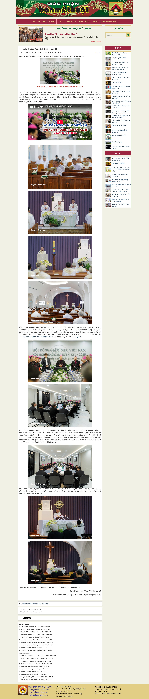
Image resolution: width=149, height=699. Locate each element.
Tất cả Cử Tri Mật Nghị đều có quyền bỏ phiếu (33, 650)
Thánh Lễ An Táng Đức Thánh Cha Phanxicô (32, 640)
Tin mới (118, 48)
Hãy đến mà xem (117, 82)
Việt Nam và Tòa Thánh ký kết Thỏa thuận (121, 195)
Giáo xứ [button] (52, 21)
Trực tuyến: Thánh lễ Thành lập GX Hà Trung (120, 63)
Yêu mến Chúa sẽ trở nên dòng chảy (119, 131)
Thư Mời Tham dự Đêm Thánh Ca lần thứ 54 (32, 679)
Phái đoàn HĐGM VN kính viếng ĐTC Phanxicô (33, 634)
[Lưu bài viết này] (99, 52)
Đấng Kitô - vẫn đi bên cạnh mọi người (120, 78)
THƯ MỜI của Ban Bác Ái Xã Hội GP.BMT (121, 87)
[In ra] (96, 52)
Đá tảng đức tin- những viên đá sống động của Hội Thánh (121, 112)
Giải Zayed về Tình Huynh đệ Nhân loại (121, 121)
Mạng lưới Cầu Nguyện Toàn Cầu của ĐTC (32, 626)
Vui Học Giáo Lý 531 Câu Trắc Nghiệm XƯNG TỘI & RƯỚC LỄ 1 (121, 170)
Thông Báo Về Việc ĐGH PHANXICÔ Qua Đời (32, 661)
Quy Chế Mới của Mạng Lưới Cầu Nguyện (32, 669)
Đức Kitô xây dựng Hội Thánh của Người (121, 97)
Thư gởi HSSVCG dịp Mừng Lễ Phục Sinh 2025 (33, 677)
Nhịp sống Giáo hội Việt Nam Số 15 (30, 674)
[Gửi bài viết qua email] (93, 52)
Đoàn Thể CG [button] (84, 21)
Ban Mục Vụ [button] (71, 21)
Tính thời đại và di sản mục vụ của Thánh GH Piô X (121, 117)
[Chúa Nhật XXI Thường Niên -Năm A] (31, 34)
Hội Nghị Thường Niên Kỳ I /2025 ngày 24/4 (32, 629)
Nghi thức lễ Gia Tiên (118, 163)
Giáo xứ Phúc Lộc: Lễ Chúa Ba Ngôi (120, 205)
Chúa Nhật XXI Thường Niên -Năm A (61, 33)
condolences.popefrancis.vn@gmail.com (37, 337)
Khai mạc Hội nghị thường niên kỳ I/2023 (120, 181)
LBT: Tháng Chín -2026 (119, 58)
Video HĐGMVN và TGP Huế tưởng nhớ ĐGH (32, 632)
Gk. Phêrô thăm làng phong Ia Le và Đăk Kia (121, 107)
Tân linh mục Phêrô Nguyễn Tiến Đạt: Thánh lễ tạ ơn (120, 190)
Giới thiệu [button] (42, 21)
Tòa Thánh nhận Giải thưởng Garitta (121, 147)
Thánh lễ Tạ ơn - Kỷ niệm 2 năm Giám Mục (120, 73)
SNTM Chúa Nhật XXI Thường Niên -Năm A (121, 102)
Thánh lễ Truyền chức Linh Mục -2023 (120, 176)
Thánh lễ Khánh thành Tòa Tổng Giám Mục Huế (33, 645)
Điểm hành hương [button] (109, 21)
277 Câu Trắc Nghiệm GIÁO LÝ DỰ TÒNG (120, 159)
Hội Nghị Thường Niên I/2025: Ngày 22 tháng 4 (33, 658)
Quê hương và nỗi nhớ (119, 135)
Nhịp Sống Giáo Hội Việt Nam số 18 (30, 647)
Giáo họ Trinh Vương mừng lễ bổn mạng (121, 92)
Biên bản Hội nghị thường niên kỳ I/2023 (121, 185)
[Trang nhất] (34, 21)
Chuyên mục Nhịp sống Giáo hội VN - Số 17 (32, 666)
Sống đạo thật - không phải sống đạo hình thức (120, 68)
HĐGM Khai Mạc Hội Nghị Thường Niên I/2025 (33, 663)
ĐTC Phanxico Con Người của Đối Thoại (31, 637)
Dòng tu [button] (61, 21)
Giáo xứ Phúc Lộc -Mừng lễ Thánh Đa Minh (120, 200)
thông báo (77, 337)
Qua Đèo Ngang (117, 142)
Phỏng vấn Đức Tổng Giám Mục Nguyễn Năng (33, 642)
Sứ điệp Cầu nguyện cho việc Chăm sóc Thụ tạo (121, 54)
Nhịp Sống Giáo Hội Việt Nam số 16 (30, 671)
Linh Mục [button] (95, 21)
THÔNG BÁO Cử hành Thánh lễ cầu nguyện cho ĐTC (35, 656)
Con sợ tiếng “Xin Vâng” (119, 125)
